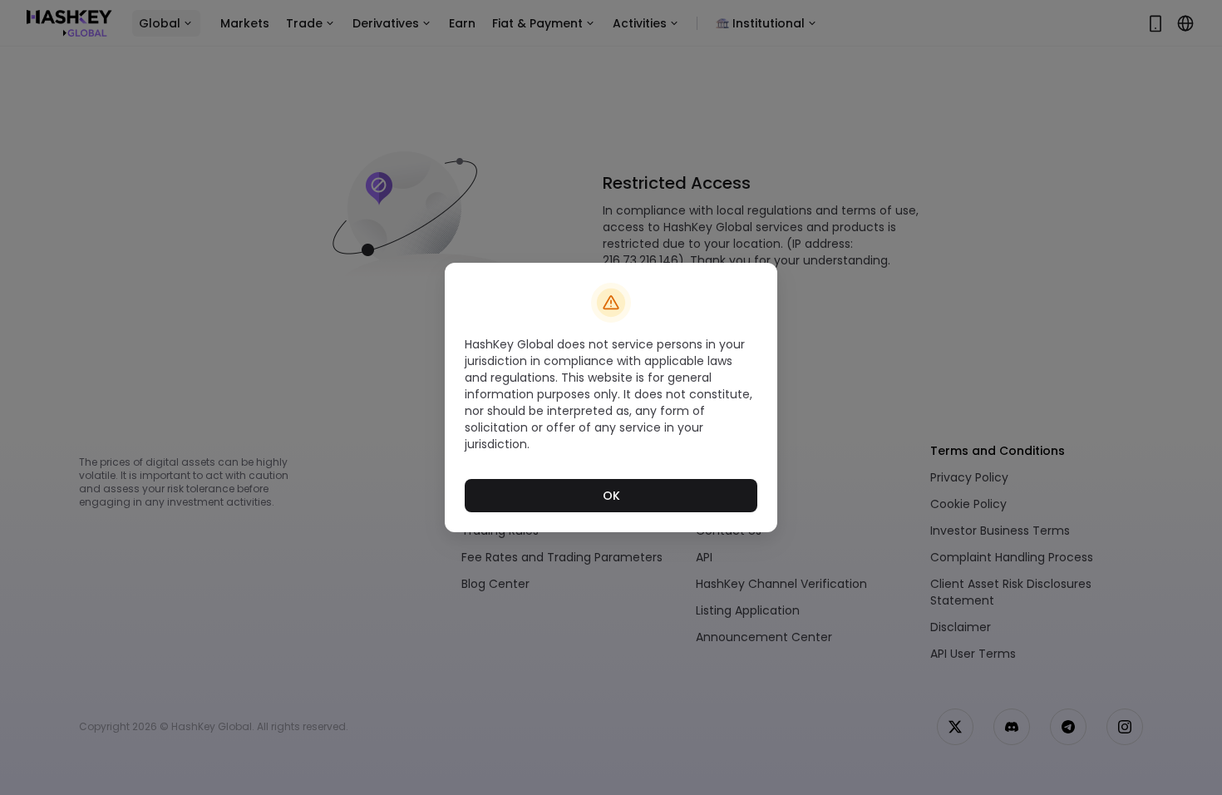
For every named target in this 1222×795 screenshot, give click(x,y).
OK (611, 495)
